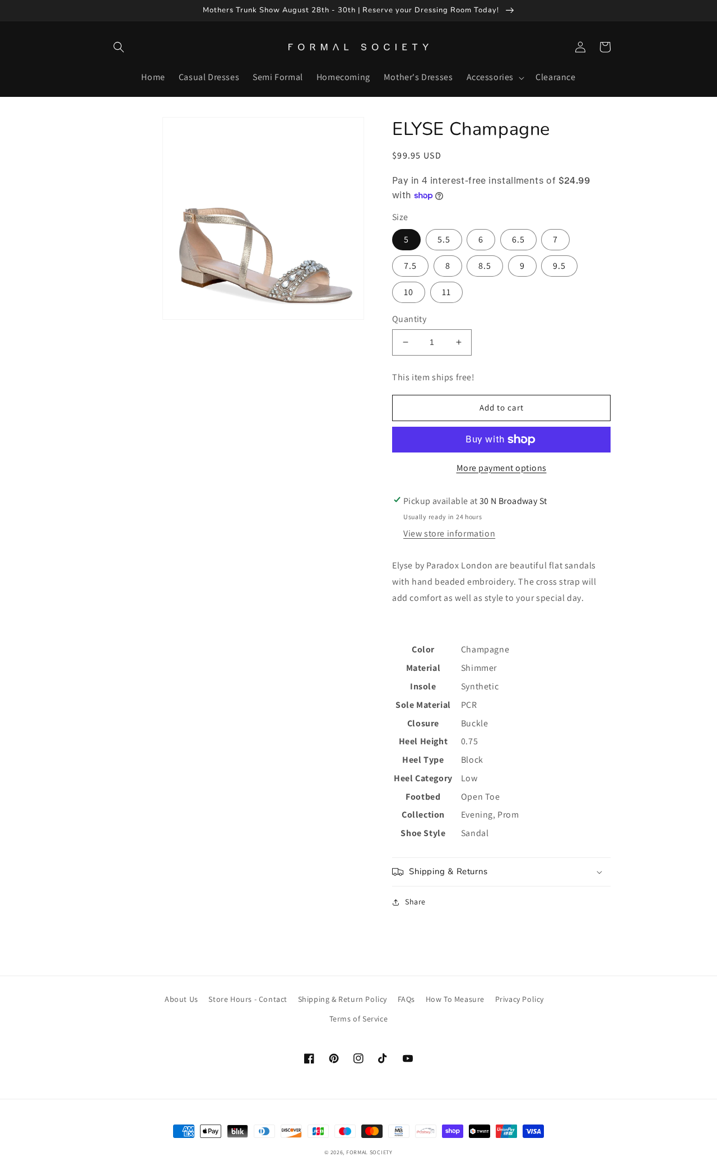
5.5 (443, 239)
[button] (118, 47)
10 (408, 292)
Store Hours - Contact (247, 999)
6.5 (518, 239)
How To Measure (455, 999)
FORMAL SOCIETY (369, 1152)
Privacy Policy (519, 999)
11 (446, 292)
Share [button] (415, 902)
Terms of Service (358, 1019)
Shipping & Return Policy (342, 999)
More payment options (502, 468)
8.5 (484, 266)
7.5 (410, 266)
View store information (449, 533)
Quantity (409, 319)
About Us (181, 999)
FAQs (406, 999)
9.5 (559, 266)
